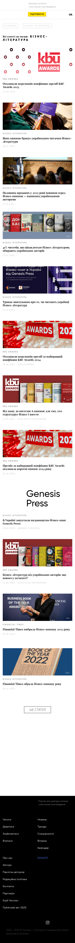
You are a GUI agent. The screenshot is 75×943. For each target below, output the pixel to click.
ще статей (37, 709)
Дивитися (8, 826)
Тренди (42, 826)
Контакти (8, 886)
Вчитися (8, 840)
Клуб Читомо (10, 900)
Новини (42, 819)
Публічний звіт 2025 (14, 907)
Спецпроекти (46, 833)
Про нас (8, 858)
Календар (43, 848)
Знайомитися (11, 833)
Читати (7, 819)
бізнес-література (37, 26)
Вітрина (42, 840)
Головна (10, 26)
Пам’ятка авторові (13, 872)
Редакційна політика (15, 879)
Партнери (8, 893)
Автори (7, 865)
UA (70, 14)
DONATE (43, 858)
